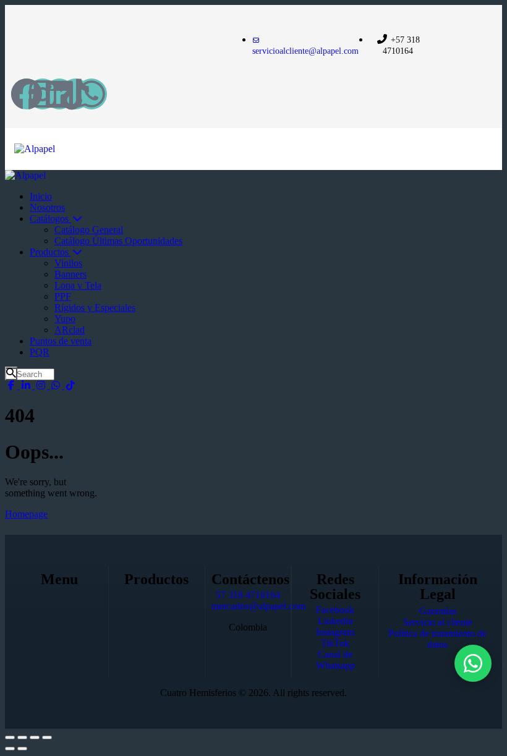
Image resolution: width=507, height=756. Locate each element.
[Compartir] (35, 737)
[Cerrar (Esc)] (47, 737)
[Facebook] (26, 94)
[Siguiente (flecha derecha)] (22, 748)
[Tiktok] (75, 94)
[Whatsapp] (91, 94)
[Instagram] (42, 94)
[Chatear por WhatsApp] (473, 663)
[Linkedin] (59, 94)
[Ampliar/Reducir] (10, 737)
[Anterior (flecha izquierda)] (10, 748)
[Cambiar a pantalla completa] (22, 737)
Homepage (26, 514)
